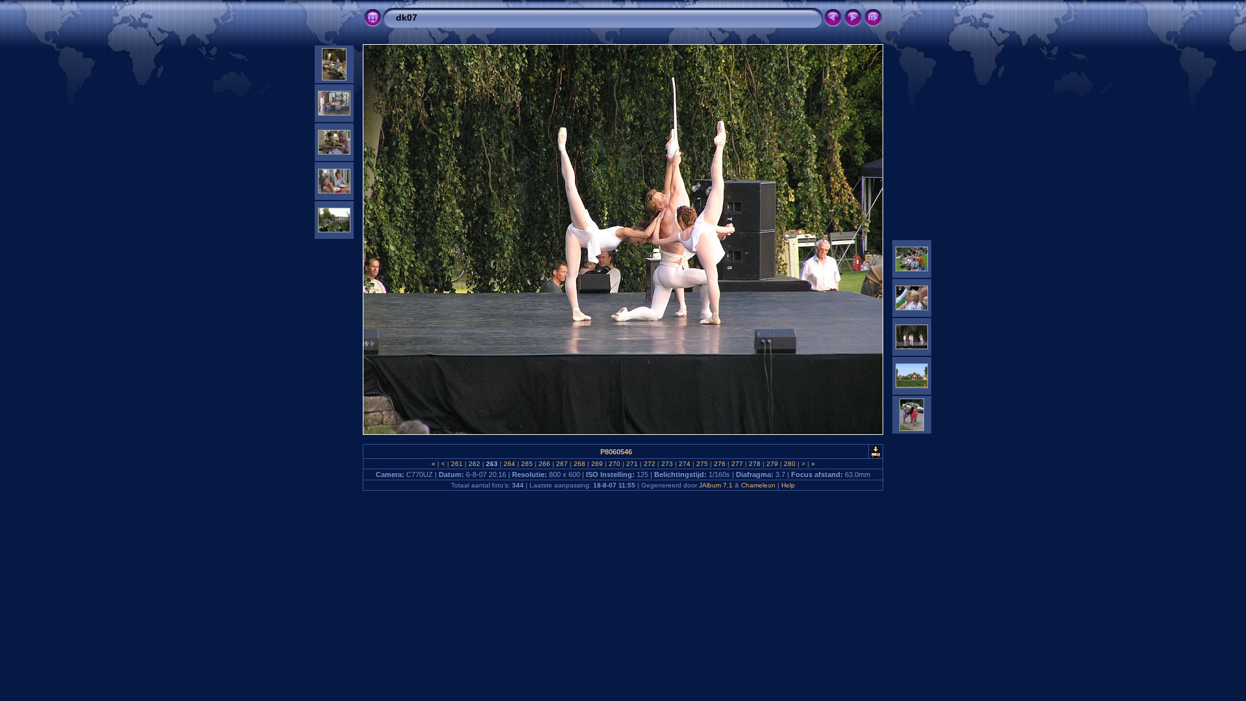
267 (562, 463)
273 (667, 463)
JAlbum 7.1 (716, 485)
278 (755, 463)
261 (457, 463)
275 (702, 463)
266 (544, 463)
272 (649, 463)
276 (719, 463)
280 (790, 463)
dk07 (406, 17)
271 (632, 463)
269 (597, 463)
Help (788, 485)
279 (772, 463)
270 (614, 463)
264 (509, 463)
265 (527, 463)
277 (737, 463)
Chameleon (758, 485)
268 (579, 463)
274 (684, 463)
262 (474, 463)
